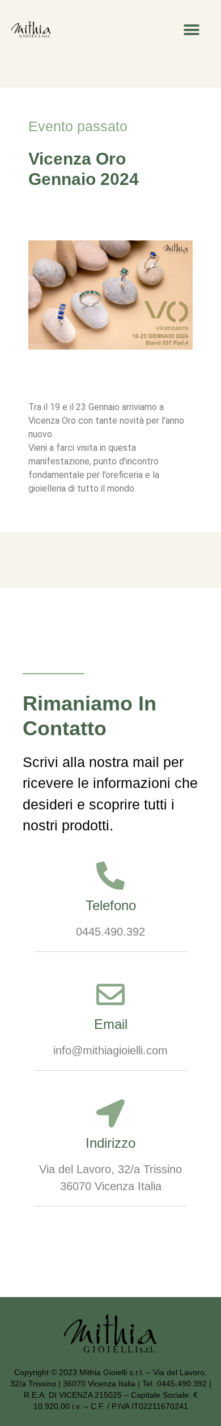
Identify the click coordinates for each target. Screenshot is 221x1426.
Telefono (111, 905)
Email (111, 1024)
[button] (191, 29)
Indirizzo (110, 1143)
